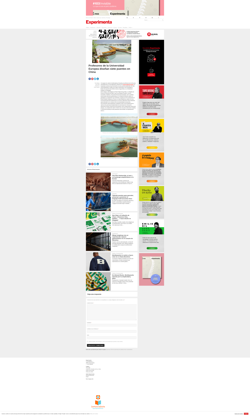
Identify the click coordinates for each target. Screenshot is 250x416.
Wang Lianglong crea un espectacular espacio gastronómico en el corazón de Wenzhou (122, 237)
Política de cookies (89, 371)
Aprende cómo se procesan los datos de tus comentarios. (119, 349)
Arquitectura (92, 27)
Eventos (115, 27)
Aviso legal (88, 367)
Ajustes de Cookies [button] (239, 413)
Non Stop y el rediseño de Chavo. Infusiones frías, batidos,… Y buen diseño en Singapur (121, 218)
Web (88, 335)
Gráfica (87, 27)
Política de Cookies (94, 413)
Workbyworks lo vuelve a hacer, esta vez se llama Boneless (122, 256)
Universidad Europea (128, 84)
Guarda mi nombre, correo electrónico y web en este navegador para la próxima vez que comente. (106, 341)
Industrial (98, 27)
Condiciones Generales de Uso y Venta (93, 369)
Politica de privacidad (90, 370)
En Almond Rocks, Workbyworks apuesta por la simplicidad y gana (123, 276)
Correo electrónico (93, 328)
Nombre (89, 322)
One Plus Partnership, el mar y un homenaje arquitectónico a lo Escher (123, 177)
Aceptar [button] (246, 413)
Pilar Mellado (97, 83)
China (95, 87)
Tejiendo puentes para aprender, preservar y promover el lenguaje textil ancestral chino (123, 197)
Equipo (87, 376)
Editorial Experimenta (90, 375)
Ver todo (120, 27)
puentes (98, 87)
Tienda (130, 27)
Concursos (110, 27)
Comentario (90, 303)
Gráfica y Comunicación (117, 213)
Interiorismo (104, 27)
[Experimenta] (99, 22)
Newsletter (125, 27)
